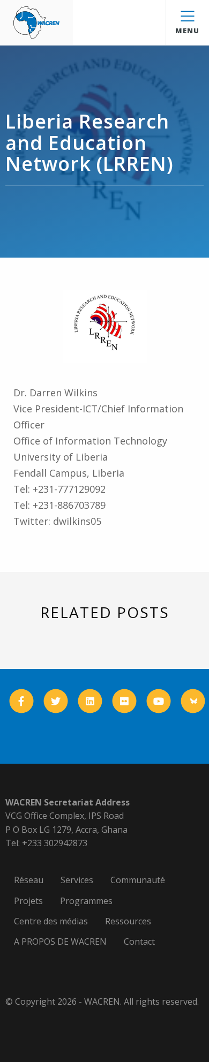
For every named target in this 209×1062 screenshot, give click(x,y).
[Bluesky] (193, 701)
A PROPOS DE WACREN (60, 941)
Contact (139, 941)
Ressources (128, 921)
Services (77, 880)
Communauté (137, 880)
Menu (187, 30)
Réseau (28, 880)
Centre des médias (51, 921)
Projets (28, 901)
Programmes (86, 901)
